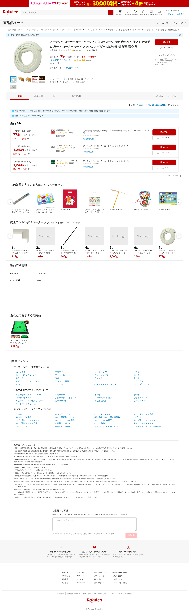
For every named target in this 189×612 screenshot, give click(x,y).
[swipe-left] (10, 202)
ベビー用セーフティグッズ (37, 30)
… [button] (23, 30)
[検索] (110, 12)
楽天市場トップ (14, 30)
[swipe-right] (179, 202)
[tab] (19, 96)
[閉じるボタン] (180, 35)
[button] (128, 12)
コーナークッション (57, 30)
